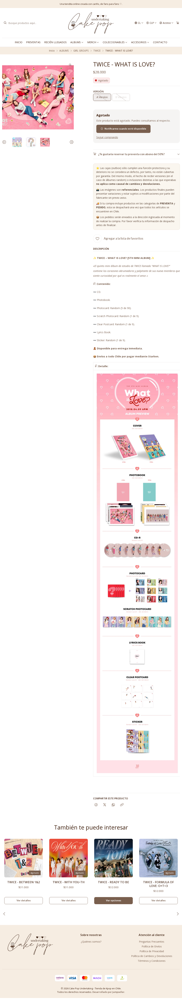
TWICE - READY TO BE (113, 882)
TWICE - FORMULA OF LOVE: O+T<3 (158, 884)
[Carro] (178, 22)
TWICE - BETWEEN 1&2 (23, 882)
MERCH (91, 42)
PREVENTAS (33, 42)
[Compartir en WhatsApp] (113, 805)
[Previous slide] (4, 142)
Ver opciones (113, 900)
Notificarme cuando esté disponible (125, 128)
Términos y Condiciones (151, 960)
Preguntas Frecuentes (151, 941)
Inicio (52, 50)
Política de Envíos (152, 946)
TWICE (97, 50)
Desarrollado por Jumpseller (108, 992)
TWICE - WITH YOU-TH (69, 882)
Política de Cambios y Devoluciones (151, 956)
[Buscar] (5, 22)
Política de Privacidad (152, 951)
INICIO (18, 42)
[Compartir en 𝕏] (105, 805)
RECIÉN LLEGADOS (55, 42)
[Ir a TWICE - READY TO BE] (113, 858)
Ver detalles (24, 900)
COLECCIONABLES (114, 42)
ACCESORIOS (138, 42)
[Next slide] (71, 142)
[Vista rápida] (38, 856)
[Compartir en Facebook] (96, 805)
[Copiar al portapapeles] (122, 805)
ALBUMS (75, 42)
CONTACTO (160, 42)
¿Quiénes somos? (91, 941)
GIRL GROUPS (81, 50)
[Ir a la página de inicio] (91, 23)
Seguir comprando (107, 137)
